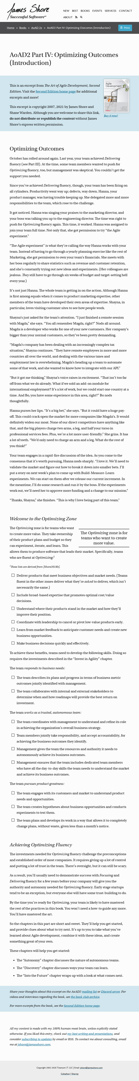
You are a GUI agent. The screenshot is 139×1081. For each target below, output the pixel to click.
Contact (125, 11)
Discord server (110, 991)
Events (97, 11)
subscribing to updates (37, 1039)
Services (110, 11)
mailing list (89, 991)
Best (75, 11)
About (68, 17)
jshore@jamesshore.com (34, 1044)
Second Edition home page (56, 91)
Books (85, 11)
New (66, 11)
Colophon (65, 1074)
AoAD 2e (36, 28)
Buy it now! (111, 115)
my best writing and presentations (90, 1034)
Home (10, 28)
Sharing (75, 1074)
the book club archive (85, 997)
